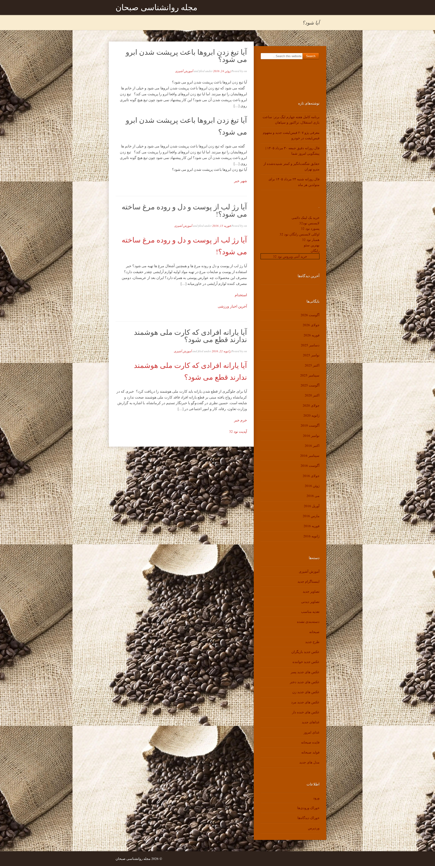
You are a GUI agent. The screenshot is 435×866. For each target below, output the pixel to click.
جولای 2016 (311, 475)
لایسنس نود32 (309, 223)
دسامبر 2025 (310, 345)
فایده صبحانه (310, 742)
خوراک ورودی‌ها (308, 807)
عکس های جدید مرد (305, 702)
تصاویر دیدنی (310, 601)
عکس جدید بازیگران (305, 651)
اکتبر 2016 (312, 445)
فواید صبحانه (310, 752)
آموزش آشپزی (184, 71)
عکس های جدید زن (305, 692)
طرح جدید (312, 641)
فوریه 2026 (311, 335)
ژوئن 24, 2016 (222, 71)
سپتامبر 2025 (309, 375)
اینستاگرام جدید (308, 581)
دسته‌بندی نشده (308, 621)
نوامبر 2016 (311, 435)
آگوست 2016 (310, 465)
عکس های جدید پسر (305, 672)
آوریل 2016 (311, 506)
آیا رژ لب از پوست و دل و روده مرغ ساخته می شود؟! (184, 210)
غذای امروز (311, 732)
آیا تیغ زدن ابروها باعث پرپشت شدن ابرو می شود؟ (186, 55)
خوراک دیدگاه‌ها (308, 817)
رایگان (315, 250)
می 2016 (313, 495)
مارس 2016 (311, 516)
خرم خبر (240, 420)
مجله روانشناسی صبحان (156, 7)
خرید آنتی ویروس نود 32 (290, 256)
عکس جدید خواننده (305, 661)
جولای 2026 (311, 325)
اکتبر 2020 (312, 395)
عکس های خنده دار (305, 712)
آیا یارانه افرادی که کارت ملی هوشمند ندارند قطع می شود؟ (190, 335)
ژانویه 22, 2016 (221, 351)
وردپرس (313, 828)
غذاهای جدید (310, 722)
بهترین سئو (311, 245)
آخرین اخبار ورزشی (232, 306)
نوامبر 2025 (311, 355)
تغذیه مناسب (310, 611)
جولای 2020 (311, 405)
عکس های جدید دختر (304, 682)
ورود (316, 797)
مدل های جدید (309, 762)
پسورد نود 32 (310, 228)
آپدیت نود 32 (238, 431)
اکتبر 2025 (312, 365)
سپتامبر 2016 (309, 455)
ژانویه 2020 (311, 415)
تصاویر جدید (311, 591)
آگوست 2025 (310, 385)
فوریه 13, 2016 (221, 226)
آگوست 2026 (310, 315)
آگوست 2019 (310, 425)
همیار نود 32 (310, 239)
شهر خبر (240, 180)
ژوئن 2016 (312, 485)
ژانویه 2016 (311, 536)
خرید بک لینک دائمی (305, 217)
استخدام (241, 294)
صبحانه (314, 631)
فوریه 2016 (311, 526)
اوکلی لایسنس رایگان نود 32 (299, 234)
